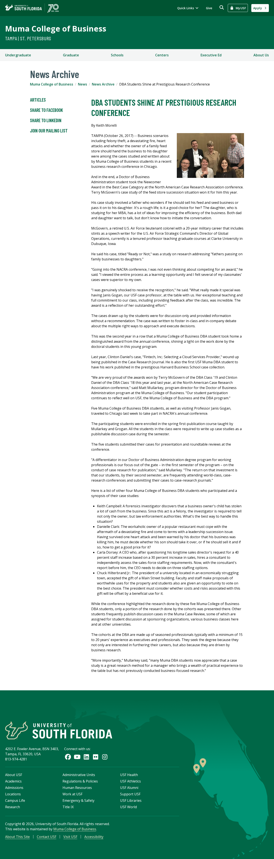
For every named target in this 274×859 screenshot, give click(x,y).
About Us (261, 55)
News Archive (103, 84)
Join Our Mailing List (49, 130)
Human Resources (77, 787)
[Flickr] (95, 757)
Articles (38, 99)
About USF (13, 774)
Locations (13, 794)
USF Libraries (130, 800)
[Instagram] (105, 757)
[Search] (221, 7)
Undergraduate (18, 55)
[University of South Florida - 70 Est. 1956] (32, 8)
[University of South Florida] (58, 730)
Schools (117, 55)
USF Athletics (130, 781)
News (82, 84)
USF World (128, 807)
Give (209, 8)
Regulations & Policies (80, 781)
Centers (162, 55)
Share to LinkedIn (45, 120)
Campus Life (15, 800)
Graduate (71, 55)
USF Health (129, 774)
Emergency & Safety (78, 800)
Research (12, 807)
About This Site (17, 836)
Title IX (68, 807)
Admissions (14, 787)
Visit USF (70, 836)
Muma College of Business (55, 28)
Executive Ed (211, 55)
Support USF (130, 794)
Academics (13, 781)
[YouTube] (77, 757)
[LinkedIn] (86, 757)
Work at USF (72, 794)
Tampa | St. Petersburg (28, 38)
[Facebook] (68, 757)
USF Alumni (129, 787)
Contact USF (46, 836)
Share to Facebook (46, 110)
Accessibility (93, 836)
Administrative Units (79, 774)
